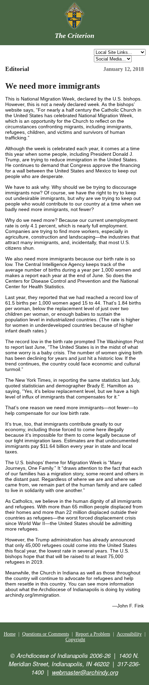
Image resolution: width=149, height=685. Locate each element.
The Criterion (74, 35)
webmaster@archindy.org (85, 672)
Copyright (75, 639)
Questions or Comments (45, 634)
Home (10, 634)
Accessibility (129, 634)
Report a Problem (93, 634)
